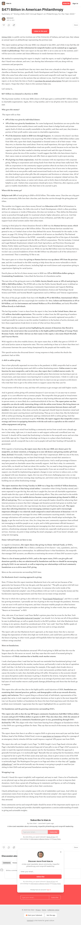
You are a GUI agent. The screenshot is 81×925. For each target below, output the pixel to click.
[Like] (4, 25)
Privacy (38, 910)
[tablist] (11, 863)
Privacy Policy (56, 884)
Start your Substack (35, 915)
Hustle (4, 520)
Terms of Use (51, 881)
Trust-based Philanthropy (53, 598)
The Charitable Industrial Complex (26, 618)
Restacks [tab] (16, 863)
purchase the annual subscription (48, 81)
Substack (30, 920)
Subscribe (66, 3)
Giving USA (6, 37)
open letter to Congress (52, 736)
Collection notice (53, 910)
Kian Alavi (10, 18)
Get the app (51, 915)
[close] (60, 852)
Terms (44, 910)
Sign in (75, 3)
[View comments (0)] (9, 25)
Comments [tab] (6, 863)
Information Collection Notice (40, 884)
